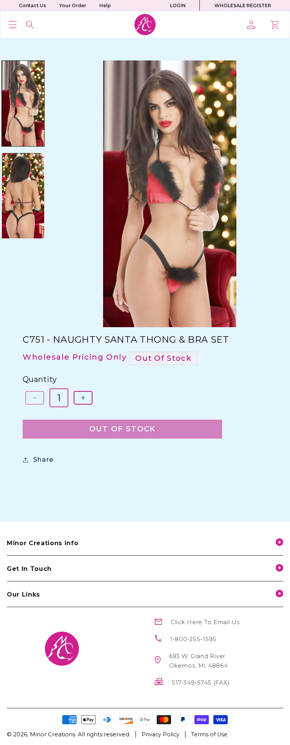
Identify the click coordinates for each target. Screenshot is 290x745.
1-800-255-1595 (193, 639)
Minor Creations (52, 734)
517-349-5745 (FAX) (201, 682)
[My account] (254, 24)
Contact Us (32, 5)
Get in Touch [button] (29, 568)
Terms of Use (209, 734)
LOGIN (178, 5)
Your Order (72, 5)
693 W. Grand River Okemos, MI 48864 (198, 660)
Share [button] (43, 459)
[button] (13, 24)
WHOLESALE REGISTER (242, 5)
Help (105, 5)
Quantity (40, 379)
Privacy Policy (160, 734)
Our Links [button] (23, 594)
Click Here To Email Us (205, 622)
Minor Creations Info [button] (42, 543)
